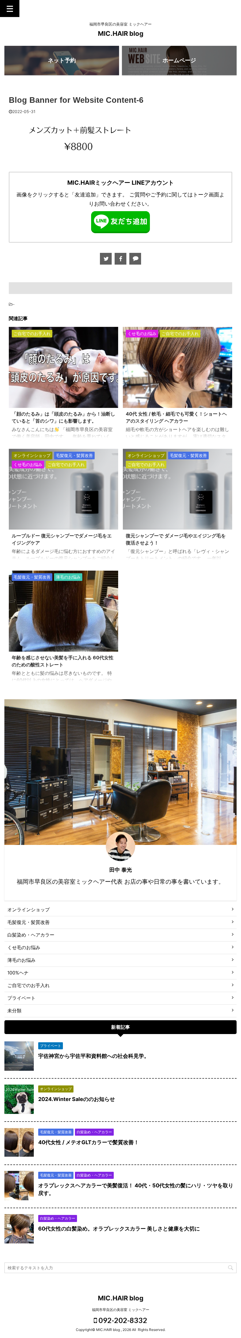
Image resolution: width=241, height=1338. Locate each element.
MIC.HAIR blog (120, 33)
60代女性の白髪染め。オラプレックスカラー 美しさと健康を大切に (119, 1229)
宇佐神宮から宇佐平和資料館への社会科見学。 (93, 1056)
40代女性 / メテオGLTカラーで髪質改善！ (88, 1142)
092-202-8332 (122, 1320)
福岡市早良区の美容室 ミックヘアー (120, 1309)
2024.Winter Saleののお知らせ (76, 1099)
